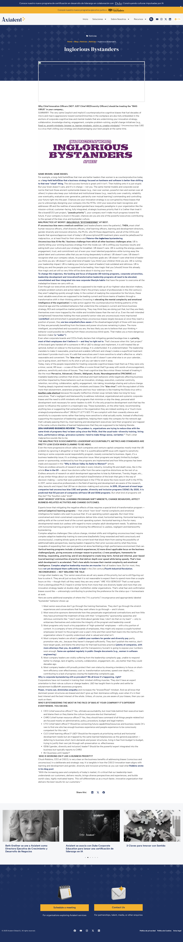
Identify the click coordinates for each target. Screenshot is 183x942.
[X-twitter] (166, 19)
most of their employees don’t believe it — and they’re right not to (71, 341)
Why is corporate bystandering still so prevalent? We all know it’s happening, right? (79, 677)
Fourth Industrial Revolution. (119, 568)
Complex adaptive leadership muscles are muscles (76, 565)
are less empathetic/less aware (76, 322)
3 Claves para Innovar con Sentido (145, 845)
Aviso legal (177, 931)
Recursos (138, 19)
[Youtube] (157, 19)
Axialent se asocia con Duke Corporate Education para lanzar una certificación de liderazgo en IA (89, 848)
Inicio (85, 19)
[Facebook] (75, 931)
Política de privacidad (148, 931)
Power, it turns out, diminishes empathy (58, 690)
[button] (92, 792)
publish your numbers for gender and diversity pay (103, 638)
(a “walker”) (60, 335)
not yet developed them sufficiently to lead (64, 568)
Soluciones (97, 19)
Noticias (92, 42)
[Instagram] (161, 19)
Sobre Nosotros (118, 19)
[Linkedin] (170, 19)
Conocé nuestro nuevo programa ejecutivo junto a (82, 10)
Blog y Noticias (80, 42)
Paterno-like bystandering (104, 238)
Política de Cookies (164, 931)
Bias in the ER (52, 470)
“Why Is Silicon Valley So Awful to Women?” (85, 463)
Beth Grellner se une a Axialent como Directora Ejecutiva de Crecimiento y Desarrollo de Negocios (26, 848)
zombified (44, 319)
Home (69, 42)
